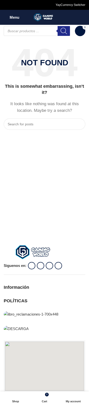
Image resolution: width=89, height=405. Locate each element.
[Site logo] (44, 17)
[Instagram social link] (13, 5)
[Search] (79, 124)
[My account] (83, 17)
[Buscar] (64, 31)
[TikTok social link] (24, 5)
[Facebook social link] (7, 5)
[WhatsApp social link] (19, 5)
